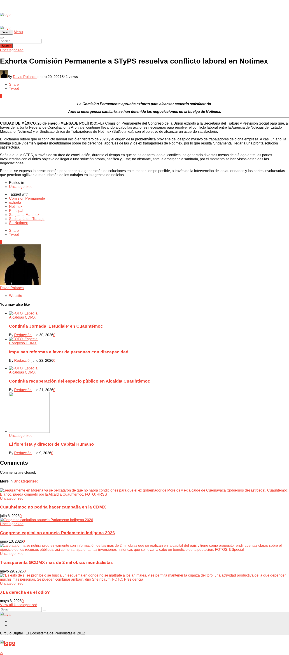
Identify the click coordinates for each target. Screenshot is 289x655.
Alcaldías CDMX (22, 317)
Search (6, 45)
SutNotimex (18, 223)
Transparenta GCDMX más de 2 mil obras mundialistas (56, 562)
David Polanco (25, 77)
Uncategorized (11, 50)
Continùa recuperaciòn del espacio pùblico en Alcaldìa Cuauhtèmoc (79, 381)
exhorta (15, 202)
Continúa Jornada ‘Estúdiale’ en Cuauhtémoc (56, 326)
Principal (16, 211)
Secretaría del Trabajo (26, 219)
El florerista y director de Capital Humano (51, 444)
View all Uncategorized (18, 605)
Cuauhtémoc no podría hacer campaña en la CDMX (53, 507)
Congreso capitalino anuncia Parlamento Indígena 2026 (57, 532)
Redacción (23, 335)
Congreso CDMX (23, 343)
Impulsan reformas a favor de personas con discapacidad (68, 352)
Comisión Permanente (27, 198)
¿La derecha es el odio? (25, 592)
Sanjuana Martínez (24, 215)
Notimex (15, 206)
